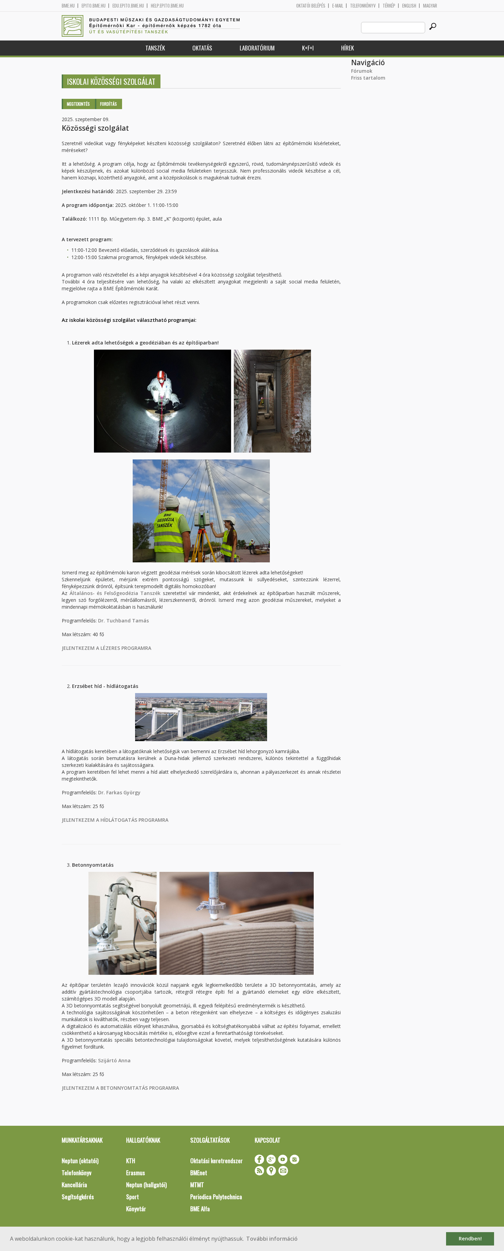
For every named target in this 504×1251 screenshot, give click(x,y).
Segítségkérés (78, 1196)
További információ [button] (272, 1238)
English (409, 5)
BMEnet (198, 1172)
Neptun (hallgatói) (146, 1184)
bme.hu (68, 5)
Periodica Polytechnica (216, 1196)
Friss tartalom (368, 77)
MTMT (197, 1184)
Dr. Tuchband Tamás (123, 620)
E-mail (337, 5)
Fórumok (361, 71)
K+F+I (308, 48)
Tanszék (155, 48)
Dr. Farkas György (119, 792)
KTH (130, 1160)
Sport (132, 1196)
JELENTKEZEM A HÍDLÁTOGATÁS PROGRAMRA (115, 820)
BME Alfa (200, 1208)
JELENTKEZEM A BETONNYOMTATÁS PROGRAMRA (120, 1088)
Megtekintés (78, 104)
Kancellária (74, 1184)
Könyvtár (136, 1208)
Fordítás (108, 104)
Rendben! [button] (470, 1238)
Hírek (347, 48)
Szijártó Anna (114, 1060)
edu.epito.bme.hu (128, 5)
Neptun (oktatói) (80, 1160)
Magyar (430, 5)
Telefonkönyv (363, 5)
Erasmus (135, 1172)
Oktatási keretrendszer (216, 1160)
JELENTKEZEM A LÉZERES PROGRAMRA (106, 648)
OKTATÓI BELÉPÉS (310, 5)
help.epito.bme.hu (167, 5)
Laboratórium (257, 48)
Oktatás (202, 48)
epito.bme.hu (94, 5)
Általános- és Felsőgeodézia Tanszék (115, 593)
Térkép (389, 5)
